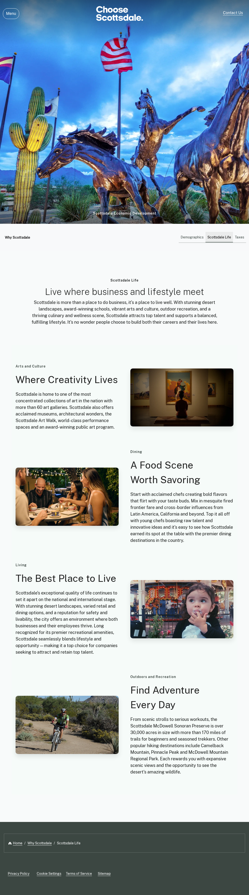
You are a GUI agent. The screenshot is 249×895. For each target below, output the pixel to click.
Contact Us (233, 12)
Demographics (192, 237)
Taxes (239, 237)
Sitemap (104, 874)
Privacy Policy (18, 874)
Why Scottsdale (17, 237)
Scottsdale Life (219, 237)
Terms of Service (79, 874)
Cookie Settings (49, 874)
